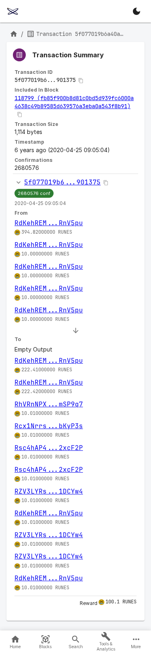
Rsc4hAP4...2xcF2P (48, 448)
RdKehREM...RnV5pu (48, 223)
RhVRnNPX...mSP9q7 (48, 404)
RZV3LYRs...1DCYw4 (48, 491)
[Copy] (81, 80)
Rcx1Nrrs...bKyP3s (48, 426)
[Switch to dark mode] (136, 11)
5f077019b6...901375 (62, 182)
